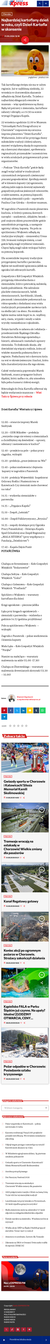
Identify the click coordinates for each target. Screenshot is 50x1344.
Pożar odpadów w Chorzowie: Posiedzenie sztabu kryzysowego (25, 1070)
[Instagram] (17, 1329)
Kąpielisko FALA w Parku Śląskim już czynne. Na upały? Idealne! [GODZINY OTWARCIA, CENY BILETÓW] (24, 1014)
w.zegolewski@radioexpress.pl (28, 699)
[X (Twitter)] (6, 1329)
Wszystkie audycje (11, 1278)
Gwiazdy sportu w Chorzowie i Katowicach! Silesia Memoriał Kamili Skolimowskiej (24, 787)
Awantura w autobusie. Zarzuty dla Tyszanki (24, 1237)
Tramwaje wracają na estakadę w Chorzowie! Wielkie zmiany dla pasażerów (23, 847)
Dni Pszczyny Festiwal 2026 (17, 1177)
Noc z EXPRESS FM (14, 1282)
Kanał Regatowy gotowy (21, 901)
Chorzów (7, 14)
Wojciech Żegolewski (25, 697)
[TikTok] (12, 1329)
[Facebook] (23, 1329)
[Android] (29, 1329)
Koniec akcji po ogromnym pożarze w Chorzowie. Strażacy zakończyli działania (24, 954)
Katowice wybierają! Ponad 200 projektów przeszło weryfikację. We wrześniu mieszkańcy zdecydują (25, 1136)
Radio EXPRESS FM (21, 1306)
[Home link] (14, 4)
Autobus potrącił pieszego (16, 1171)
